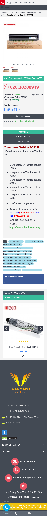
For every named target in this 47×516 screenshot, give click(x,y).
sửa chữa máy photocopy (32, 270)
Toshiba (17, 95)
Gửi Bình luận (30, 121)
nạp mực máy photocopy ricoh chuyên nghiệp (19, 260)
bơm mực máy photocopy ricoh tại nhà (17, 254)
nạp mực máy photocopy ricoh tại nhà (17, 257)
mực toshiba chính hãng (34, 241)
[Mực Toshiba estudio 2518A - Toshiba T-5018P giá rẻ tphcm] (23, 41)
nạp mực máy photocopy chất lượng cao (18, 264)
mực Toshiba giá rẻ (16, 241)
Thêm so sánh (24, 116)
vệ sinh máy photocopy (11, 270)
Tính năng (23, 132)
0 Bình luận (19, 121)
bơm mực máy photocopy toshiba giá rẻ (17, 248)
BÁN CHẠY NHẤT (12, 298)
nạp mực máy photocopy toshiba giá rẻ (17, 251)
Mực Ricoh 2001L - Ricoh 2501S (23, 347)
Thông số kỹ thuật (23, 137)
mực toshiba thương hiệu (12, 245)
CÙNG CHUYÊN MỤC (14, 293)
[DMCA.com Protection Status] (9, 439)
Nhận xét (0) (23, 141)
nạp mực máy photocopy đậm (14, 267)
